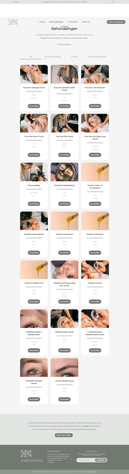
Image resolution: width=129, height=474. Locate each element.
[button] (34, 106)
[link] (113, 2)
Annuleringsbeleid (90, 471)
